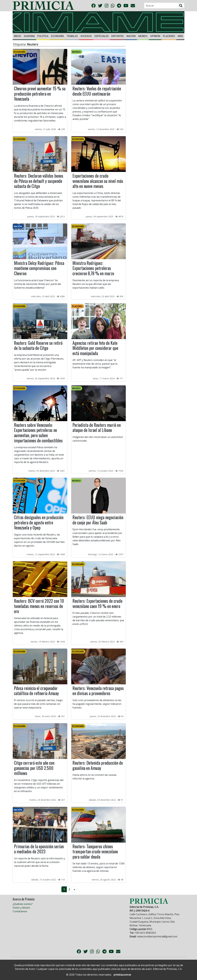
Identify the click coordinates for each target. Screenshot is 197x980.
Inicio (17, 36)
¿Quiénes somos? (23, 904)
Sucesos (86, 36)
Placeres (169, 36)
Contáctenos (20, 911)
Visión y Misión (21, 907)
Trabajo (72, 36)
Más (180, 36)
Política (42, 36)
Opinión (155, 36)
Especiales (101, 36)
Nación (131, 36)
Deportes (117, 36)
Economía (57, 36)
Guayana (29, 36)
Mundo (142, 36)
